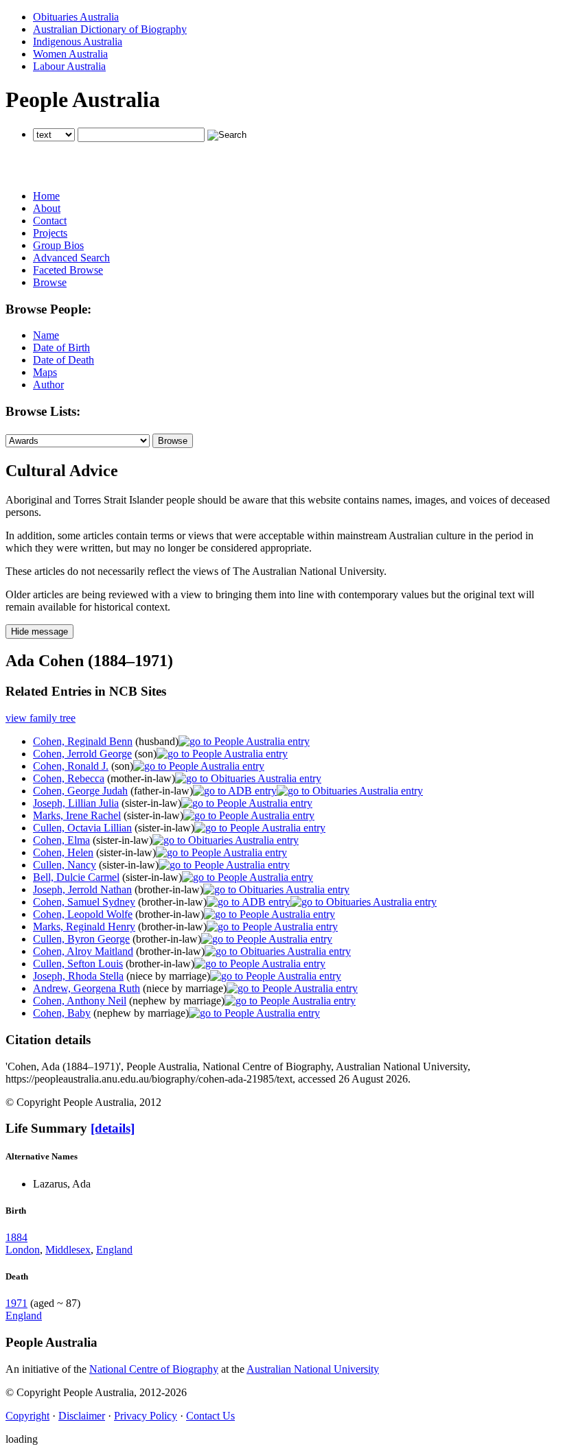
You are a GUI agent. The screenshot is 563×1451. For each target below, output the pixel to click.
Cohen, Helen (63, 852)
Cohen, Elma (61, 840)
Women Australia (70, 54)
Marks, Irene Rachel (77, 815)
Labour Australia (69, 66)
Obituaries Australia (76, 17)
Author (48, 384)
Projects (50, 233)
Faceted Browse (68, 270)
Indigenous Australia (77, 41)
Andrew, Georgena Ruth (86, 988)
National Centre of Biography (153, 1369)
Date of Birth (61, 347)
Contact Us (210, 1415)
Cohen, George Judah (80, 791)
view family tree (40, 718)
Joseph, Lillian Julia (76, 803)
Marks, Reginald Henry (84, 926)
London (22, 1249)
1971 (16, 1303)
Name (46, 335)
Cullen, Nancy (64, 865)
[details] (113, 1128)
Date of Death (63, 360)
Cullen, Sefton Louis (78, 963)
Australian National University (312, 1369)
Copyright (27, 1415)
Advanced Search (71, 257)
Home (46, 196)
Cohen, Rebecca (68, 778)
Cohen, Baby (62, 1013)
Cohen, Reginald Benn (83, 741)
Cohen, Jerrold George (82, 753)
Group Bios (58, 245)
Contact (50, 220)
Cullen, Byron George (81, 939)
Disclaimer (81, 1415)
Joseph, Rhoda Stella (78, 976)
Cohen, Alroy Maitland (83, 951)
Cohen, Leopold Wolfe (83, 914)
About (46, 208)
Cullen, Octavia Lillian (82, 828)
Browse (50, 282)
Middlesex (68, 1249)
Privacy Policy (145, 1415)
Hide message (39, 631)
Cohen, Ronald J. (70, 766)
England (114, 1249)
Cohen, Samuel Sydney (84, 902)
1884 (16, 1237)
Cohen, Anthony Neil (79, 1000)
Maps (45, 372)
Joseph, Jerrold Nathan (82, 889)
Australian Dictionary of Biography (110, 29)
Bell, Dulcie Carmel (76, 877)
